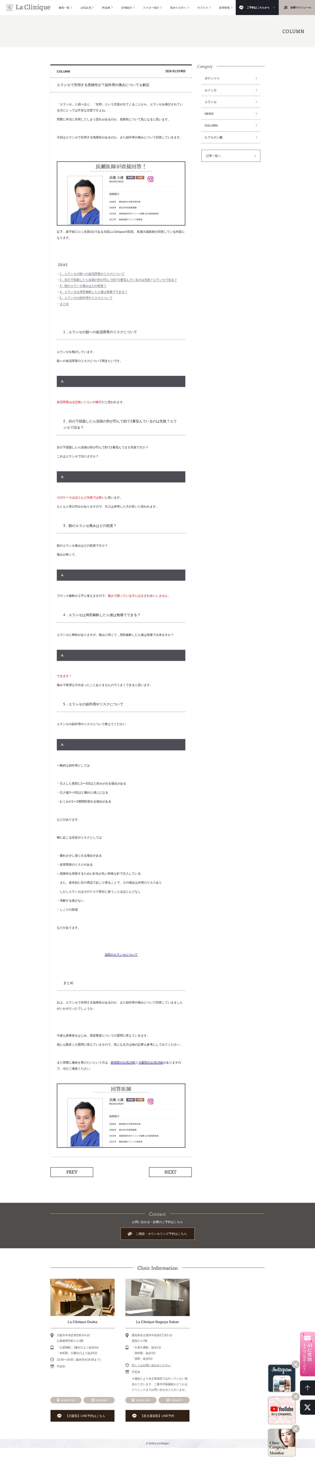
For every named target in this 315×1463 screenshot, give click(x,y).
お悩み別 (86, 7)
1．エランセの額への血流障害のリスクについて (92, 273)
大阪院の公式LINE (150, 1062)
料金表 (106, 7)
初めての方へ (178, 7)
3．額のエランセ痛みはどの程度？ (83, 285)
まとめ (64, 303)
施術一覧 (64, 7)
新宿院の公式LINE (123, 1062)
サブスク (202, 7)
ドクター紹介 (151, 7)
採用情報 (224, 7)
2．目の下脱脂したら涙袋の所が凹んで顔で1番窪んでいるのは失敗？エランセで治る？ (118, 279)
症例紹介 (126, 7)
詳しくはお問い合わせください (151, 1365)
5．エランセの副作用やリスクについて (86, 297)
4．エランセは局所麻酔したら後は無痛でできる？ (94, 291)
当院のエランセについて (121, 954)
